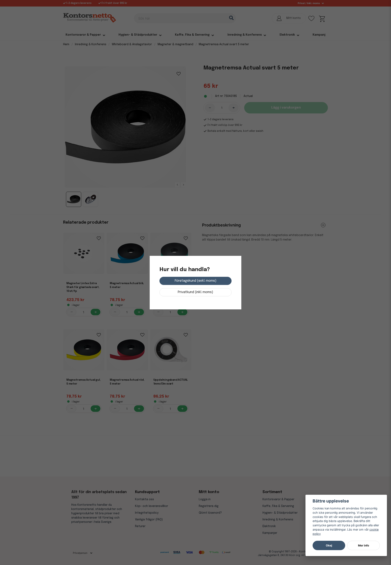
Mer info (363, 545)
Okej (329, 545)
